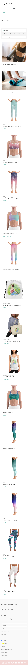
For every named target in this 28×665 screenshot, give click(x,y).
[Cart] (4, 12)
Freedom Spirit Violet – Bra (10, 162)
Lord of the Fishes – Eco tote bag (11, 341)
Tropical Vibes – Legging (9, 556)
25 (19, 33)
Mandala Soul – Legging (9, 484)
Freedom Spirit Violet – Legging (11, 198)
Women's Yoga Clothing (10, 64)
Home (2, 20)
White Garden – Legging (9, 591)
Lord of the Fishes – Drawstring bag (12, 305)
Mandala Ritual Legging (9, 448)
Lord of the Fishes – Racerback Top (12, 377)
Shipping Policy (4, 652)
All (23, 33)
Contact (3, 646)
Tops (4, 375)
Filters (6, 30)
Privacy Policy (4, 655)
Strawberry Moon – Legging (10, 520)
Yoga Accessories (8, 93)
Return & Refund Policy (6, 649)
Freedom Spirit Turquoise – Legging (12, 126)
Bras (4, 160)
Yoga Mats (3, 634)
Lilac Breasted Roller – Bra (10, 233)
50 (21, 33)
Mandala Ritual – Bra (8, 412)
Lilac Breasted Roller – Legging (11, 269)
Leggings (4, 124)
